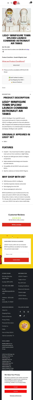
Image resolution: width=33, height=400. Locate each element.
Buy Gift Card (22, 283)
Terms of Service (7, 316)
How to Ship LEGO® (7, 332)
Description (6, 94)
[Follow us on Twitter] (24, 312)
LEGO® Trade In (22, 276)
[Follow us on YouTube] (20, 316)
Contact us (5, 326)
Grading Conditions (23, 286)
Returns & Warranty (23, 289)
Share (3, 87)
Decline (16, 391)
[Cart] (30, 3)
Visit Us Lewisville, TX (8, 335)
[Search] (11, 3)
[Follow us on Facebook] (20, 312)
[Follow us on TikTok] (24, 316)
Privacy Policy (22, 382)
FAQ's (3, 329)
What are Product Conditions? (13, 61)
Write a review (16, 225)
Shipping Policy (6, 313)
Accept (16, 387)
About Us (4, 310)
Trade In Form (22, 279)
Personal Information (8, 323)
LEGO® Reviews (23, 298)
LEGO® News (22, 295)
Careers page (22, 292)
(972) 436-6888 (9, 285)
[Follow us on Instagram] (28, 312)
